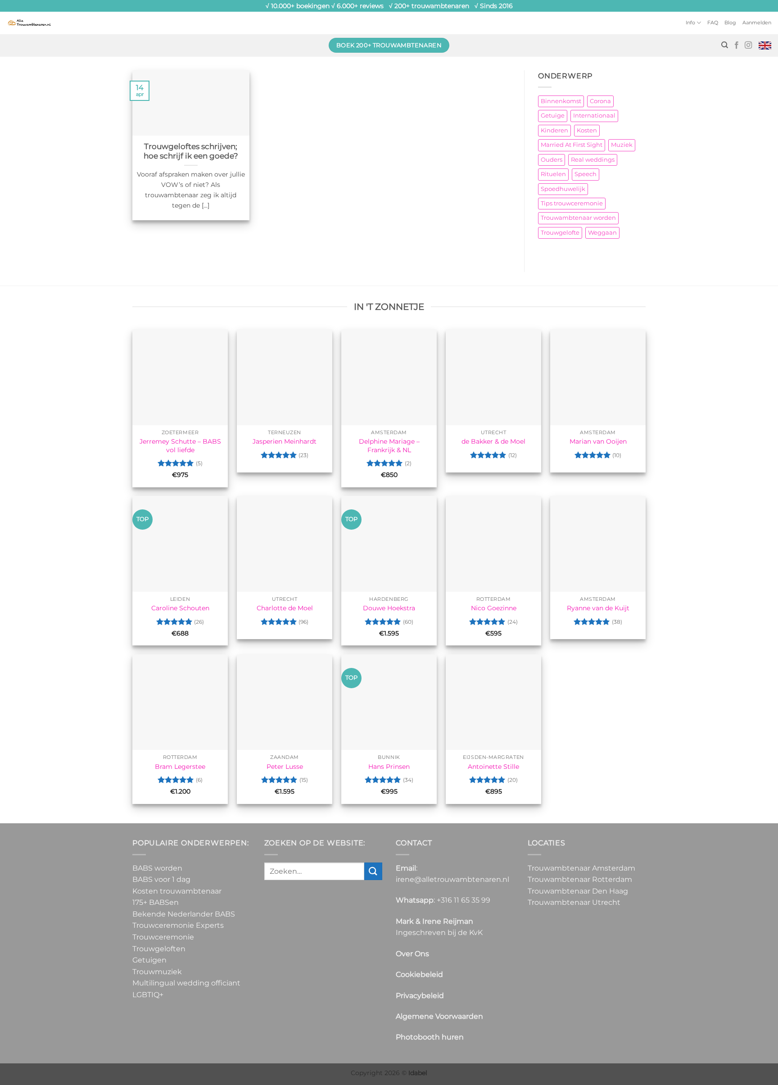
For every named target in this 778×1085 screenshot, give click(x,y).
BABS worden (157, 868)
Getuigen (149, 960)
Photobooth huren (430, 1037)
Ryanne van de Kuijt (598, 608)
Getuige (553, 115)
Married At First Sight (571, 144)
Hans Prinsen (389, 767)
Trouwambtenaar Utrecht (574, 902)
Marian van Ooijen (598, 441)
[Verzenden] (373, 871)
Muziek (622, 144)
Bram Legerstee (180, 767)
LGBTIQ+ (147, 994)
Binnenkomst (561, 101)
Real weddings (593, 159)
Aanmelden (756, 22)
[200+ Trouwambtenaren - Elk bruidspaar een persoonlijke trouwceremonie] (29, 22)
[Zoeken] (724, 45)
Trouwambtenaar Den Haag (578, 891)
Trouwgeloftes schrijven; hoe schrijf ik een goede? (191, 151)
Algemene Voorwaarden (439, 1016)
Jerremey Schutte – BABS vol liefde (180, 445)
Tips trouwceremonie (572, 203)
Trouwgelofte (560, 232)
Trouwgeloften (158, 948)
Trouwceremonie (163, 937)
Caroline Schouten (180, 608)
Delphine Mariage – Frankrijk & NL (389, 445)
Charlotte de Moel (285, 608)
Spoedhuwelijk (563, 189)
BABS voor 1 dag (161, 879)
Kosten (587, 130)
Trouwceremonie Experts (178, 925)
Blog (730, 22)
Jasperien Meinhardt (285, 441)
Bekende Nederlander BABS (183, 914)
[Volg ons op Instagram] (748, 45)
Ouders (551, 159)
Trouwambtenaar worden (578, 217)
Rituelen (553, 174)
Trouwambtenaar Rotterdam (580, 879)
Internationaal (594, 115)
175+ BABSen (155, 902)
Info (690, 22)
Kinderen (554, 130)
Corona (600, 101)
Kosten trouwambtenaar (177, 891)
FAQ (712, 22)
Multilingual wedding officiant (186, 983)
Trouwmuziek (157, 971)
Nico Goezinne (493, 608)
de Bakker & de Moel (493, 441)
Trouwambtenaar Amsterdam (581, 868)
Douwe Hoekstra (389, 608)
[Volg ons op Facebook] (736, 45)
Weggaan (602, 232)
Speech (585, 174)
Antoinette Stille (493, 767)
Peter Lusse (285, 767)
